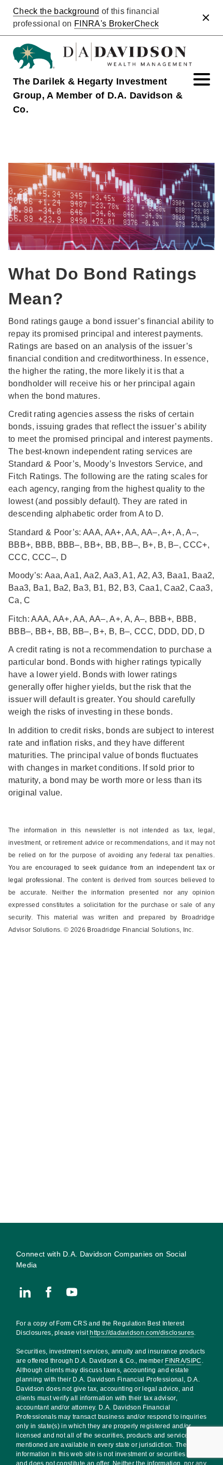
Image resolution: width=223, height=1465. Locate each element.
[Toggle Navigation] (201, 79)
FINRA (175, 1360)
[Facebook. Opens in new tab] (48, 1292)
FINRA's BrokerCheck (116, 23)
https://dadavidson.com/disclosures (142, 1332)
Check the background (56, 11)
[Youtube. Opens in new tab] (72, 1292)
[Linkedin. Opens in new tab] (25, 1292)
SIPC (193, 1360)
